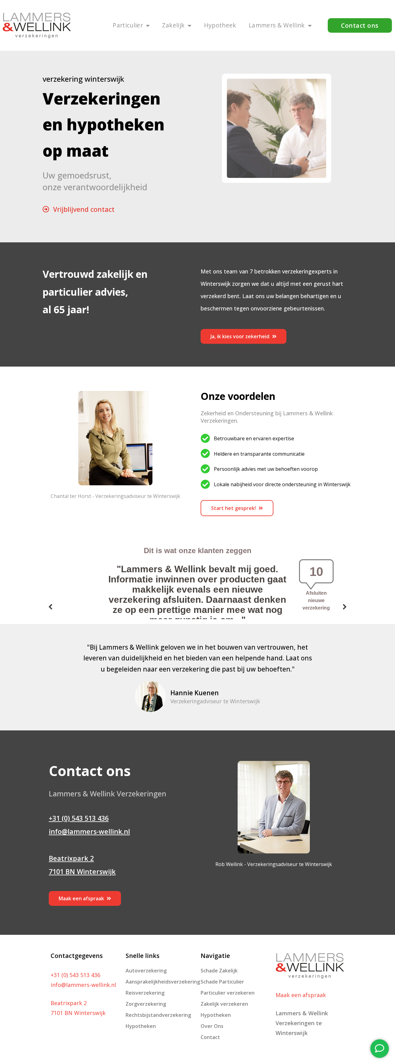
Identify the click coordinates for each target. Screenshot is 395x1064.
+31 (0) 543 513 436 (79, 818)
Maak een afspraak (301, 995)
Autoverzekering (146, 970)
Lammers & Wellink (277, 25)
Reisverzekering (145, 992)
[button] (360, 25)
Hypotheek (220, 25)
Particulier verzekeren (228, 992)
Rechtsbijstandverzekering (158, 1015)
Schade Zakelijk (219, 970)
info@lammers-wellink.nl (89, 831)
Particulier (128, 25)
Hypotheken (141, 1026)
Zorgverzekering (146, 1003)
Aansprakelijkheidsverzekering (160, 981)
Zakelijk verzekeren (224, 1003)
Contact (210, 1037)
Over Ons (212, 1026)
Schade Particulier (222, 981)
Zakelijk (173, 25)
